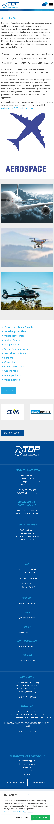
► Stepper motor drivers (14, 349)
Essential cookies (21, 817)
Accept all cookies (40, 817)
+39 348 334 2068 (27, 617)
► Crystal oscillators (12, 366)
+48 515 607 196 (27, 660)
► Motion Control (11, 340)
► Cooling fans (9, 371)
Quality (27, 773)
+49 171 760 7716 (27, 603)
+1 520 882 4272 (27, 583)
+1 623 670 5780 (27, 586)
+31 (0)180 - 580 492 (27, 490)
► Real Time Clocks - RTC (15, 353)
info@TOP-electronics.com (27, 493)
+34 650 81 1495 (27, 632)
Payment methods (27, 770)
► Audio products (11, 375)
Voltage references (14, 336)
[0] (43, 3)
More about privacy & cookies (15, 811)
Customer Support (27, 760)
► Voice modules (10, 380)
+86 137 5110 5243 (27, 697)
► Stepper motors (11, 344)
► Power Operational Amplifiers (18, 327)
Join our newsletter (40, 782)
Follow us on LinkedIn (15, 782)
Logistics (27, 767)
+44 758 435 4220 (27, 646)
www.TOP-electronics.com (27, 513)
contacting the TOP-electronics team (17, 108)
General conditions (27, 763)
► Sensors (7, 358)
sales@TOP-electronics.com (27, 510)
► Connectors (8, 362)
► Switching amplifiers (13, 331)
